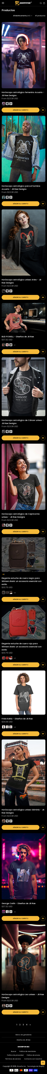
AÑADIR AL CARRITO (20, 110)
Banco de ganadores (23, 1035)
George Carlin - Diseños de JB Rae (19, 903)
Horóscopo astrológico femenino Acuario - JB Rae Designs (23, 94)
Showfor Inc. (21, 1066)
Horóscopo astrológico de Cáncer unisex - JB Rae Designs (23, 422)
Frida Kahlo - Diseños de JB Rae (17, 718)
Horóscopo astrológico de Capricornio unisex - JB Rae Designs (21, 515)
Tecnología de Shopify (35, 1066)
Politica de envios (33, 1055)
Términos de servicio (13, 1059)
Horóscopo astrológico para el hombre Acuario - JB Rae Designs (21, 187)
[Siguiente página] (30, 1024)
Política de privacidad (15, 1055)
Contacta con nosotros (33, 1059)
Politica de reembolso (27, 1051)
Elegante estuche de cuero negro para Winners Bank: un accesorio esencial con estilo (22, 581)
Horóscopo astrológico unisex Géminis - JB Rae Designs (23, 811)
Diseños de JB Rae (23, 1040)
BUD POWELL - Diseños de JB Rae (18, 336)
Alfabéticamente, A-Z (21, 16)
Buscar (13, 1051)
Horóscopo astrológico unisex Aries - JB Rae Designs (21, 281)
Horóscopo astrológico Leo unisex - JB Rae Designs (23, 996)
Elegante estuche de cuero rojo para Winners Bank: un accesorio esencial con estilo (22, 646)
